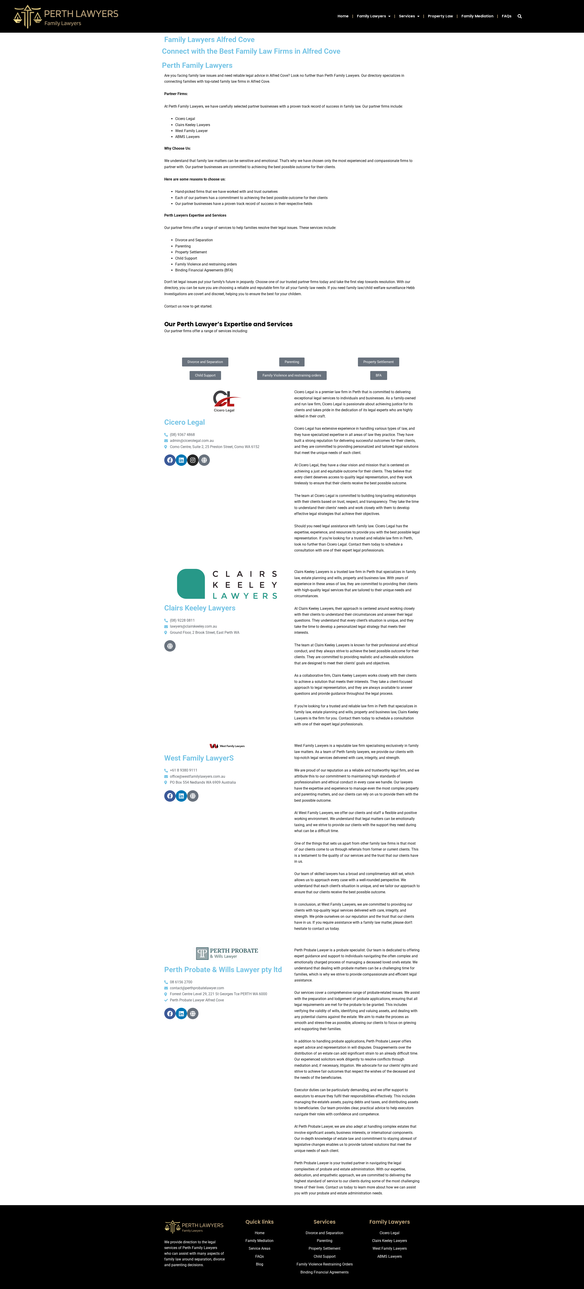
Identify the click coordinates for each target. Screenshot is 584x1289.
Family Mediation (477, 16)
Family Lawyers (371, 16)
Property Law (440, 16)
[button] (520, 16)
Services (407, 16)
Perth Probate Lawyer (311, 1163)
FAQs (506, 16)
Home (343, 16)
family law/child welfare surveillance (375, 288)
